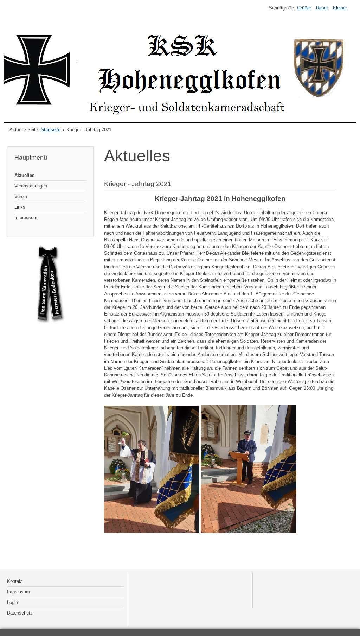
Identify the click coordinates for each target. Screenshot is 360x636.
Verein (20, 196)
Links (19, 207)
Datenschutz (20, 613)
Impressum (25, 217)
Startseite (50, 129)
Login (12, 602)
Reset (322, 8)
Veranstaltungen (30, 186)
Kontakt (15, 581)
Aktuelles (24, 175)
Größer (304, 8)
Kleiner (340, 8)
